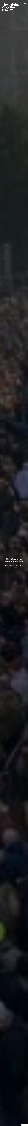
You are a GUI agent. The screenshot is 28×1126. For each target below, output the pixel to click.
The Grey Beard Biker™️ (14, 567)
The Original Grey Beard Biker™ (11, 7)
